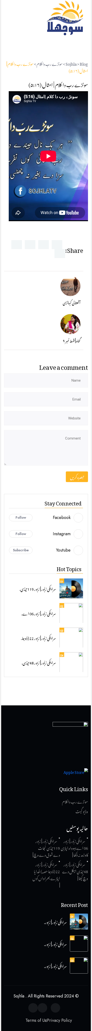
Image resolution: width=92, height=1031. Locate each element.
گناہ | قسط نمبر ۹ (71, 340)
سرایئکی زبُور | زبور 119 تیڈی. (38, 588)
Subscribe (21, 550)
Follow (21, 517)
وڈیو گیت (81, 810)
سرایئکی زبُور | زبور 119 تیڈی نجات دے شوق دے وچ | (46, 847)
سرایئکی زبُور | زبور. (55, 921)
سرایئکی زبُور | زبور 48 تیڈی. (39, 662)
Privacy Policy (59, 1020)
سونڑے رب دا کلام (75, 801)
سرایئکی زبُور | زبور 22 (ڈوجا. (38, 637)
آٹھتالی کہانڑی (71, 302)
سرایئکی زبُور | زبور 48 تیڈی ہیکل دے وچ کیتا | (75, 870)
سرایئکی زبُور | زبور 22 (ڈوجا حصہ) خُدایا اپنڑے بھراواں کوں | (46, 874)
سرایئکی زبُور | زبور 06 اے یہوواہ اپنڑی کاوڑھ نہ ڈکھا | (74, 847)
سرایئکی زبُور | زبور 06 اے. (38, 613)
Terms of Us (35, 1020)
